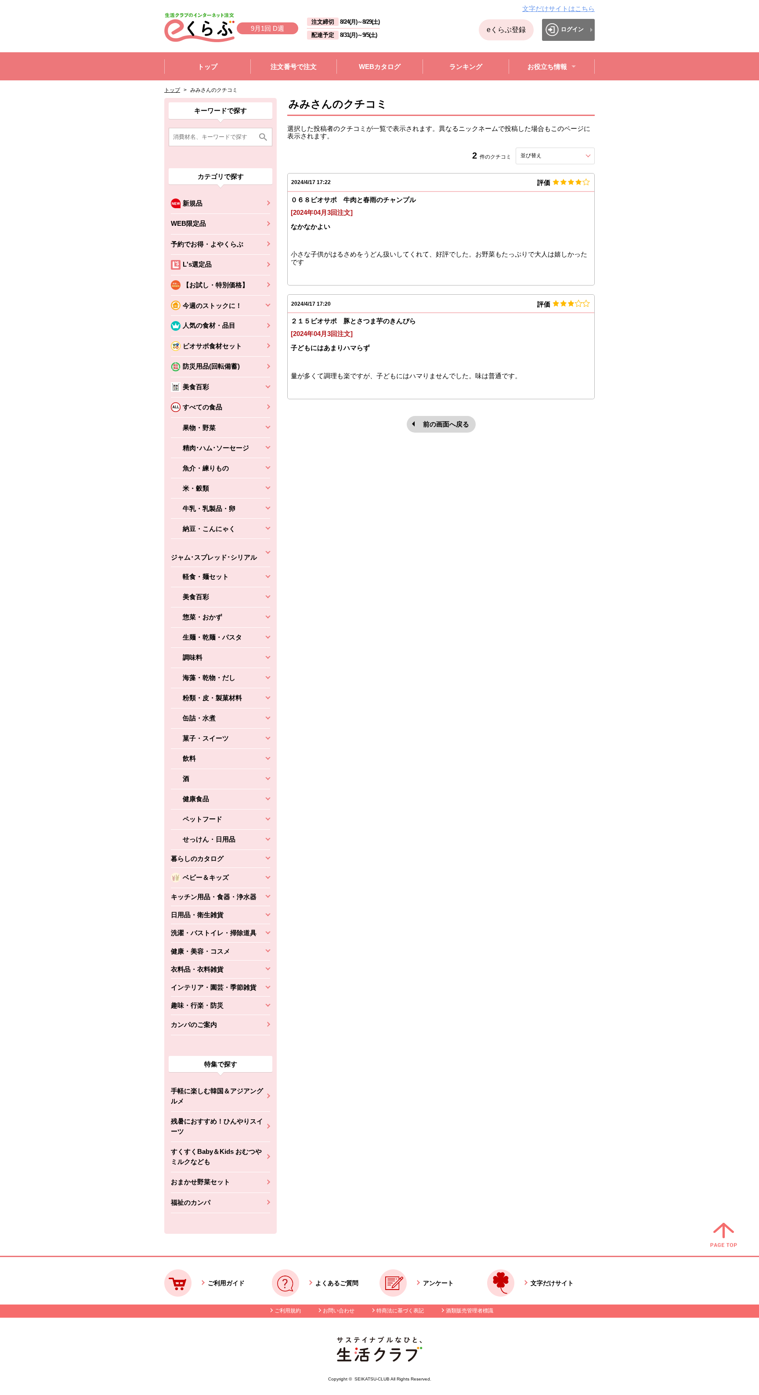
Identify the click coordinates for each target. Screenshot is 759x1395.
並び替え (546, 155)
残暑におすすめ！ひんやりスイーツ (217, 1126)
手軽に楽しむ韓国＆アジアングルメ (217, 1096)
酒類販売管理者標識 (469, 1311)
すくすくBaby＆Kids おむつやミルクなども (216, 1156)
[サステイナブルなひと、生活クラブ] (379, 1359)
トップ (172, 90)
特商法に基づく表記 (400, 1311)
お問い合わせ (338, 1311)
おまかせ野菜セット (200, 1181)
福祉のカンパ (190, 1202)
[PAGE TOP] (723, 1235)
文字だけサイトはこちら (558, 8)
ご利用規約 (288, 1311)
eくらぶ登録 (506, 29)
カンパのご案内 (194, 1024)
